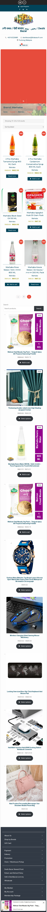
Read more (12, 176)
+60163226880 (12, 37)
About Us (7, 836)
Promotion (8, 858)
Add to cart (36, 179)
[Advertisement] (23, 74)
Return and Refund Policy (13, 873)
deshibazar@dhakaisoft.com (33, 37)
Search (5, 305)
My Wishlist (8, 888)
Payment (7, 851)
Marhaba (21, 112)
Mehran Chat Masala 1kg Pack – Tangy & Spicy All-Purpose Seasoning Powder (26, 905)
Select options (26, 418)
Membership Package (12, 896)
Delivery (7, 854)
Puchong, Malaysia (25, 40)
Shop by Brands (10, 839)
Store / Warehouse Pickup (14, 862)
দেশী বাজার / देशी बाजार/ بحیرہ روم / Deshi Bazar (23, 30)
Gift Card (7, 843)
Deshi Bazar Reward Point (14, 869)
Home (5, 112)
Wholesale (8, 881)
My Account (8, 892)
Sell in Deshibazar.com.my (14, 877)
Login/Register (24, 6)
